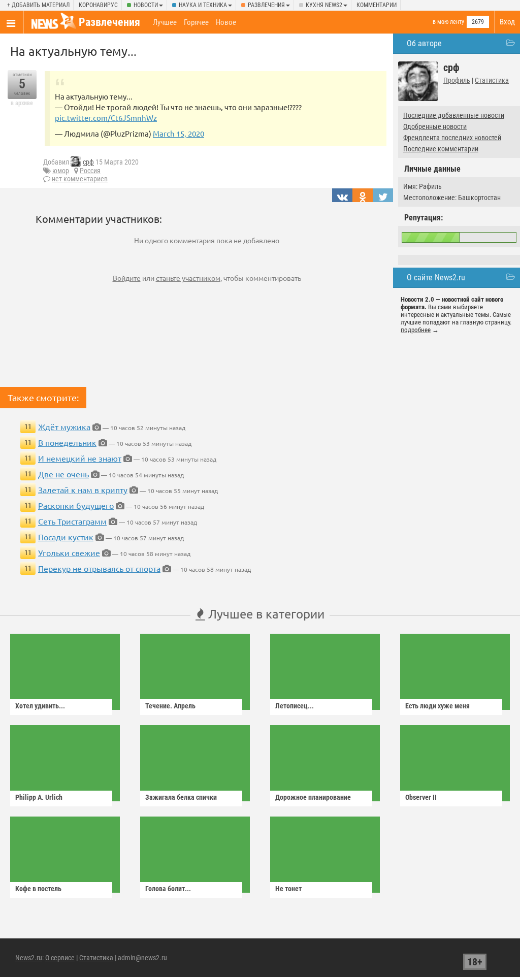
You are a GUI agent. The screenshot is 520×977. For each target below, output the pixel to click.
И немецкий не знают (79, 458)
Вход (507, 21)
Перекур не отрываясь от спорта (99, 568)
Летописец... (294, 706)
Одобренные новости (435, 126)
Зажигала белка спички (181, 797)
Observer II (421, 797)
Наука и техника (203, 5)
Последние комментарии (440, 149)
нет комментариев (80, 179)
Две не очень (63, 474)
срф (88, 162)
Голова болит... (168, 889)
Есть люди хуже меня (437, 706)
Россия (90, 171)
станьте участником (188, 277)
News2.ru (28, 958)
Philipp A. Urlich (38, 797)
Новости (146, 5)
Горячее (196, 22)
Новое (226, 22)
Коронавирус (98, 5)
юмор (60, 171)
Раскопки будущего (76, 505)
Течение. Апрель (170, 706)
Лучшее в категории (264, 613)
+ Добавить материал (38, 5)
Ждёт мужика (64, 426)
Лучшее (165, 22)
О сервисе (60, 958)
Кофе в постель (38, 889)
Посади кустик (65, 537)
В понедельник (67, 442)
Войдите (127, 277)
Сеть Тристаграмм (72, 521)
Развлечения (266, 5)
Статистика (492, 80)
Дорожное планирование (313, 797)
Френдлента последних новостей (452, 138)
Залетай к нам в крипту (82, 489)
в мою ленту (448, 21)
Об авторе (424, 43)
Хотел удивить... (40, 706)
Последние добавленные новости (453, 115)
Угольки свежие (69, 552)
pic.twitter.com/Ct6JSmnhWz (106, 117)
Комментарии (376, 5)
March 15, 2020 (178, 133)
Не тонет (288, 889)
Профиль (456, 80)
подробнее (416, 330)
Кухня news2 (324, 5)
